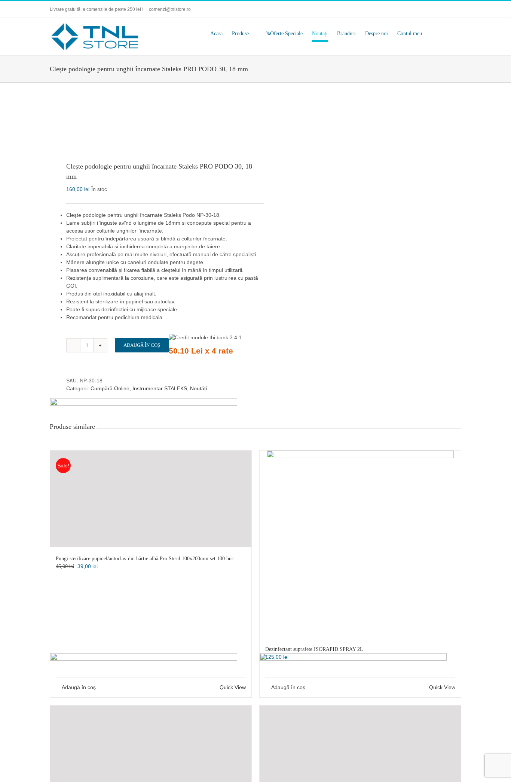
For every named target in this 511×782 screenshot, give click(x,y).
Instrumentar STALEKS (159, 388)
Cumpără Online (110, 388)
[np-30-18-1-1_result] (148, 123)
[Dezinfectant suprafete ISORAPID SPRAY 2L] (360, 544)
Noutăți (198, 388)
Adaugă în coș (141, 345)
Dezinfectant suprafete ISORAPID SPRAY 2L (314, 649)
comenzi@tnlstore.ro (170, 9)
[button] (450, 33)
